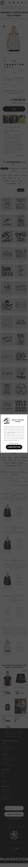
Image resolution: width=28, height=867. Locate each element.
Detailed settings (14, 443)
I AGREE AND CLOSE (14, 447)
